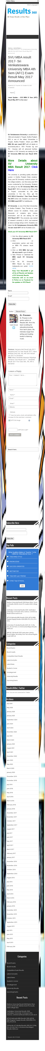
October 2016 (11, 869)
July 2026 (9, 703)
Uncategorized (11, 672)
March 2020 (10, 768)
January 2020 (11, 772)
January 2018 (11, 809)
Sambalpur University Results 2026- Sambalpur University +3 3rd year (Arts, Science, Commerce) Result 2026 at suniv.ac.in (22, 611)
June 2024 (10, 724)
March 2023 (10, 740)
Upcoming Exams (12, 680)
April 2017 (10, 845)
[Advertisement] (25, 42)
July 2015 (9, 930)
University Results (12, 676)
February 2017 (11, 853)
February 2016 (11, 902)
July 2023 (9, 736)
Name (10, 291)
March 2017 (10, 849)
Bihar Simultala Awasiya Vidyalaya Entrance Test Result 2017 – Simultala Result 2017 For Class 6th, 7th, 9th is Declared (22, 360)
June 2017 (10, 837)
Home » (10, 47)
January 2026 (11, 712)
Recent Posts (20, 311)
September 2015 (12, 922)
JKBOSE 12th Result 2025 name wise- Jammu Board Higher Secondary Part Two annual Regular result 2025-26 (22, 634)
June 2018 (10, 788)
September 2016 (12, 874)
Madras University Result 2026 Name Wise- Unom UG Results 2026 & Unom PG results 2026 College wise (22, 604)
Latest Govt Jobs (12, 660)
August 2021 (11, 748)
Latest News (10, 664)
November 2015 (12, 914)
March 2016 (10, 898)
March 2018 (10, 801)
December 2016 (12, 861)
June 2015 (10, 934)
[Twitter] (13, 327)
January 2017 (11, 857)
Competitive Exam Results (15, 656)
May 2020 (10, 764)
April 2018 (10, 797)
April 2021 (10, 752)
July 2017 (9, 833)
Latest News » (17, 47)
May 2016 (10, 890)
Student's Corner (12, 668)
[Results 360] (22, 18)
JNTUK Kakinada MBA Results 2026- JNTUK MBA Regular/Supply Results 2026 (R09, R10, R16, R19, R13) (21, 619)
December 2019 (12, 776)
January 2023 (11, 744)
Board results (11, 652)
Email (11, 403)
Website (12, 412)
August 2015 (11, 926)
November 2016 (12, 865)
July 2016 (9, 882)
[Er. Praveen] (13, 322)
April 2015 (10, 942)
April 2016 (10, 894)
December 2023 (12, 732)
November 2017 (12, 817)
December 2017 (12, 813)
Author (11, 311)
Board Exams (11, 648)
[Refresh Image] (29, 420)
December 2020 (12, 756)
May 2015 (10, 938)
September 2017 (12, 825)
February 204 (11, 946)
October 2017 (11, 821)
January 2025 (11, 716)
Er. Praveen (17, 85)
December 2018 (12, 780)
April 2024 (10, 728)
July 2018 (9, 784)
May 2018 (10, 793)
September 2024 (12, 720)
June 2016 (10, 886)
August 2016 (11, 878)
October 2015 (11, 918)
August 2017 (11, 829)
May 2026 (10, 707)
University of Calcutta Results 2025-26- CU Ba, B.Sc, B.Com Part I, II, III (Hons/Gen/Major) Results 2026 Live (22, 626)
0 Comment (11, 87)
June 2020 (10, 760)
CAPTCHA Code (22, 430)
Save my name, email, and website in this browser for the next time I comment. (22, 416)
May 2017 (10, 841)
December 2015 (12, 910)
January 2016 (11, 906)
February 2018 (11, 805)
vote (22, 586)
